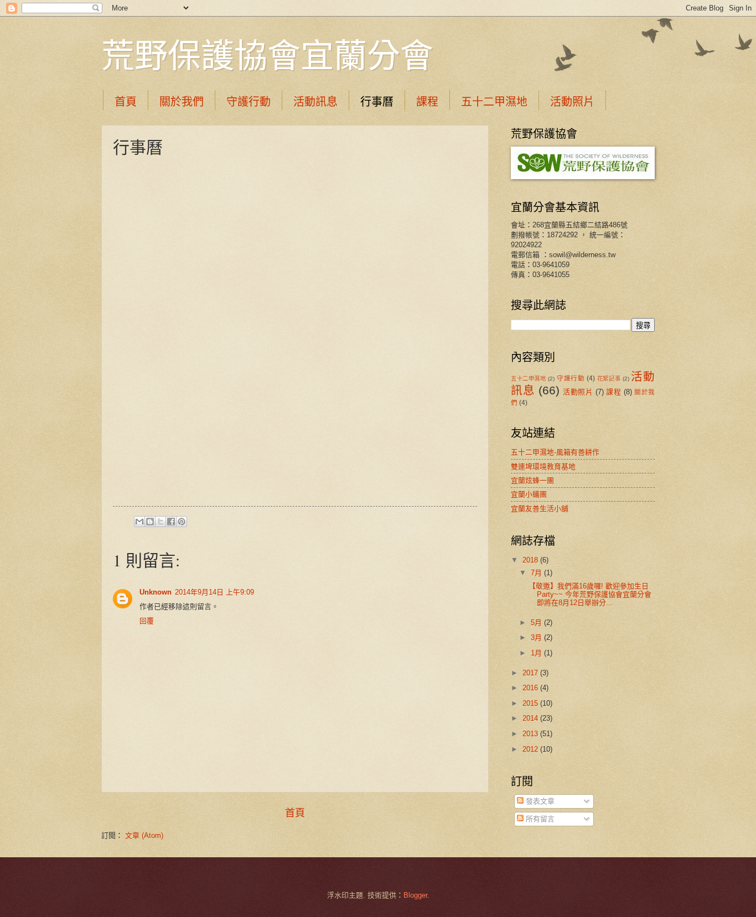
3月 (537, 637)
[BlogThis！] (150, 521)
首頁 (126, 101)
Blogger (415, 895)
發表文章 (539, 801)
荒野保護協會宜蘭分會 (267, 55)
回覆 (146, 621)
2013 (531, 734)
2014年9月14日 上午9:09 (214, 592)
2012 (531, 749)
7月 (537, 573)
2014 (531, 718)
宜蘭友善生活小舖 (539, 508)
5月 (537, 622)
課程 (427, 101)
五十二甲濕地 (494, 101)
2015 (531, 703)
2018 (531, 560)
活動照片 (572, 101)
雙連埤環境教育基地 (543, 466)
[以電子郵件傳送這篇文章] (139, 521)
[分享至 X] (160, 521)
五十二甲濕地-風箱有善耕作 (555, 452)
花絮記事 (608, 379)
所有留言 (539, 819)
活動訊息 (315, 101)
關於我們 (181, 101)
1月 (537, 653)
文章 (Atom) (144, 835)
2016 (531, 688)
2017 (531, 673)
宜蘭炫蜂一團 (532, 480)
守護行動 (248, 101)
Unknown (155, 592)
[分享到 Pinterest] (181, 521)
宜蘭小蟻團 (529, 494)
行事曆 (376, 101)
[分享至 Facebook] (171, 521)
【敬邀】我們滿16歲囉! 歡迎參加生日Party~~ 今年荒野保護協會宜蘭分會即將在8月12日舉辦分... (590, 594)
